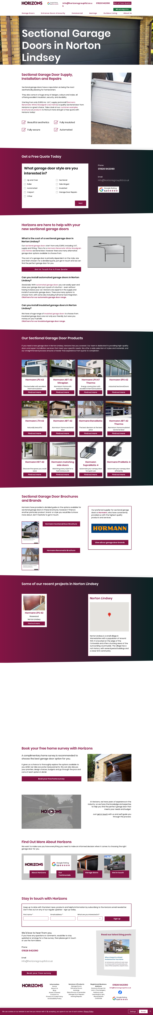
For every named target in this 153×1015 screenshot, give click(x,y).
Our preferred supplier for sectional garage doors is (110, 511)
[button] (28, 13)
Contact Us (54, 994)
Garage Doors (76, 986)
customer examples (69, 107)
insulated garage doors (54, 313)
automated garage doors (47, 285)
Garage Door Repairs (76, 994)
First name (28, 915)
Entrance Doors (76, 988)
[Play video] (51, 811)
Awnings (76, 990)
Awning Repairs (76, 996)
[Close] (150, 1011)
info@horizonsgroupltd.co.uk (113, 180)
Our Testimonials (64, 873)
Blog (54, 990)
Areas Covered (54, 992)
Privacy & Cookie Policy (54, 996)
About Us (54, 988)
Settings (133, 1011)
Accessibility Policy (54, 998)
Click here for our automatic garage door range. (44, 297)
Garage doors (91, 872)
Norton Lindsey (101, 598)
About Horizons (39, 872)
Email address (57, 915)
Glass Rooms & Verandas (76, 992)
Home (54, 986)
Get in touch (118, 872)
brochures (26, 110)
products (37, 110)
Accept (143, 1011)
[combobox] (90, 918)
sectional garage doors (35, 245)
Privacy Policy (88, 1011)
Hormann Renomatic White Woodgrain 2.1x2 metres (48, 103)
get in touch (102, 814)
